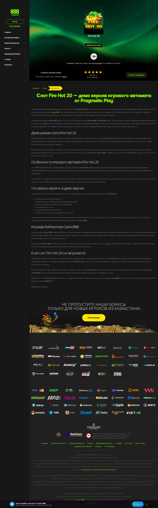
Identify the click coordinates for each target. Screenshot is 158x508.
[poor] (89, 72)
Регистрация (14, 26)
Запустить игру (94, 45)
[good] (97, 72)
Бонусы (7, 49)
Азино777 (48, 281)
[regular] (93, 72)
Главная (8, 32)
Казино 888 (80, 500)
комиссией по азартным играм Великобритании (98, 470)
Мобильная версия (12, 43)
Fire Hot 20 (55, 88)
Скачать (98, 446)
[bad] (85, 72)
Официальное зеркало (83, 446)
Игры (45, 88)
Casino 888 (55, 112)
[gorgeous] (100, 72)
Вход (14, 21)
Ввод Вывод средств (12, 54)
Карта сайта (140, 443)
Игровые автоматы (12, 38)
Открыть (138, 504)
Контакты (8, 65)
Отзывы (8, 59)
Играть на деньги (136, 75)
